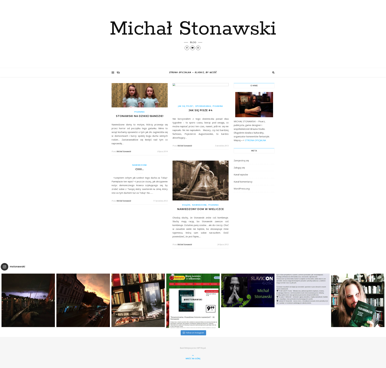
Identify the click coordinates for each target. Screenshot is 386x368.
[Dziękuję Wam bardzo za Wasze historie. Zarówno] (357, 300)
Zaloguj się (239, 167)
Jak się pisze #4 (201, 110)
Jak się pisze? (185, 106)
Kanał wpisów (241, 174)
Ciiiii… (139, 169)
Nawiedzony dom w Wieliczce (200, 209)
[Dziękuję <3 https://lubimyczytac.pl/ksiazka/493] (302, 289)
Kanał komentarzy (243, 181)
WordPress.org (242, 188)
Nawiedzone (139, 165)
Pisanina (139, 112)
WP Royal (201, 348)
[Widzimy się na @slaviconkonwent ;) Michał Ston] (248, 290)
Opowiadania (203, 106)
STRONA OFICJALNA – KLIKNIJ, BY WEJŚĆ (193, 72)
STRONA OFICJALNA (255, 140)
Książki (186, 205)
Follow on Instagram (195, 332)
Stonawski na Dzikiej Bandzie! (139, 116)
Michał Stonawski (193, 29)
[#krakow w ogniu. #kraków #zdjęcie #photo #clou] (83, 300)
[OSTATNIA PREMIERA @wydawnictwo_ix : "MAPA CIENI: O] (138, 300)
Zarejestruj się (241, 160)
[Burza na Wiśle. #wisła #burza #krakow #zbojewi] (28, 300)
